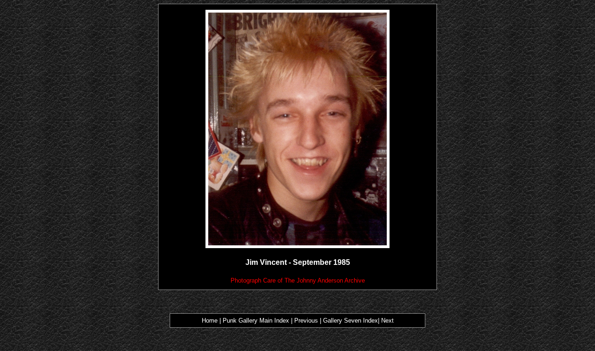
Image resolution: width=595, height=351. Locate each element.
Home (210, 320)
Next (387, 320)
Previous (307, 320)
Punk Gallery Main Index (256, 320)
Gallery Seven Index (350, 320)
